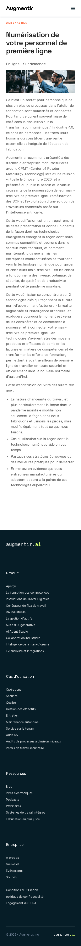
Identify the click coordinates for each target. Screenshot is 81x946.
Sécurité (11, 696)
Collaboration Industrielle (23, 638)
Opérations (13, 689)
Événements (14, 870)
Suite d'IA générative (20, 625)
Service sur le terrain (20, 728)
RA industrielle (16, 612)
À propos (12, 857)
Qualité (11, 702)
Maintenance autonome (22, 722)
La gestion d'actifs (19, 618)
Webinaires (16, 22)
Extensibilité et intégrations (25, 651)
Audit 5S (12, 735)
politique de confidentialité (24, 896)
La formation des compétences (27, 592)
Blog (9, 786)
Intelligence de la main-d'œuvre (27, 644)
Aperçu (11, 586)
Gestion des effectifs (21, 709)
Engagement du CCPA (21, 903)
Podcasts (12, 799)
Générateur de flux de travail (26, 605)
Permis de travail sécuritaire (25, 748)
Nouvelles (12, 864)
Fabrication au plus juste (23, 819)
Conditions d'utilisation (22, 890)
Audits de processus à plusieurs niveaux (33, 741)
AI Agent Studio (17, 631)
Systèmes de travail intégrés (25, 812)
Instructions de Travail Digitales (27, 599)
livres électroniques (19, 793)
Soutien (11, 877)
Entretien (12, 715)
